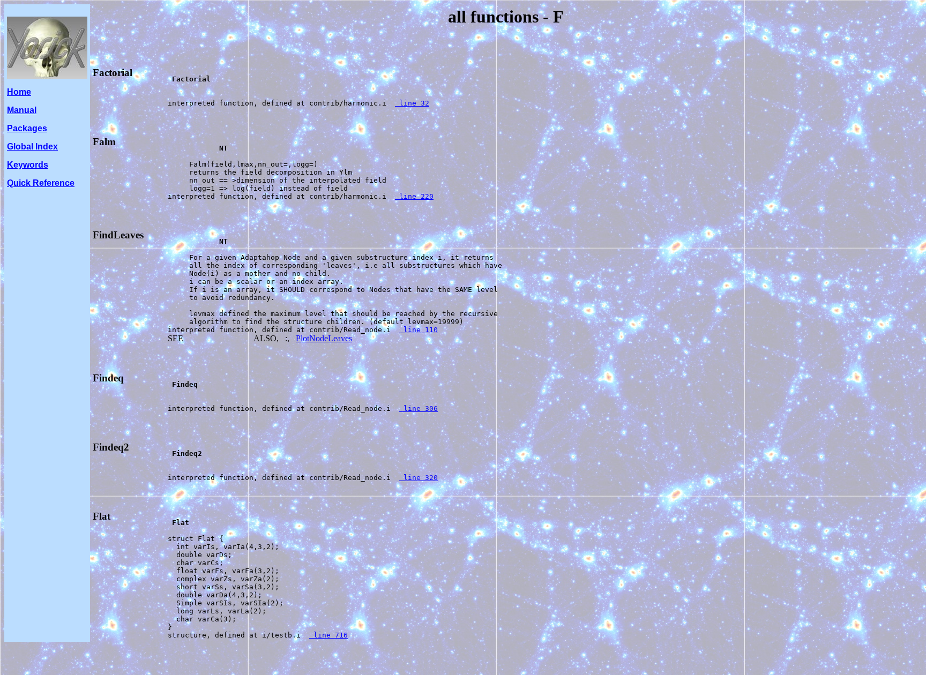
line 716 (328, 635)
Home (19, 91)
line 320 (418, 478)
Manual (21, 110)
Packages (27, 128)
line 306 (418, 408)
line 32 (412, 103)
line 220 (414, 196)
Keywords (27, 164)
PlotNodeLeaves (324, 338)
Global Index (32, 146)
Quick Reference (40, 183)
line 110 (418, 330)
